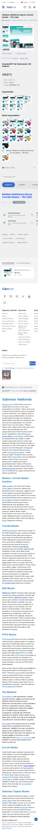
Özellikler (22, 185)
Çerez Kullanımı (7, 828)
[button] (6, 25)
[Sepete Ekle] (15, 275)
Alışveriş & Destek (9, 310)
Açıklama (8, 185)
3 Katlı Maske (20, 238)
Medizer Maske (23, 234)
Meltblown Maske (9, 242)
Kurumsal (22, 310)
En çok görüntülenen (23, 263)
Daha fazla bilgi (21, 53)
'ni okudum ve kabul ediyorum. (20, 368)
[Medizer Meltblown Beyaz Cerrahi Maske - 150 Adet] (8, 272)
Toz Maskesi (9, 692)
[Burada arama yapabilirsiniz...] (29, 7)
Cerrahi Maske (8, 238)
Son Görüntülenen (8, 263)
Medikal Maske (22, 242)
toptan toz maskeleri (23, 737)
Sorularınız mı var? (10, 176)
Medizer (11, 82)
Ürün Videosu (8, 53)
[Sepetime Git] (34, 7)
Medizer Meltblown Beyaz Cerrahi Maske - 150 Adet (23, 270)
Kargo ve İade (9, 167)
